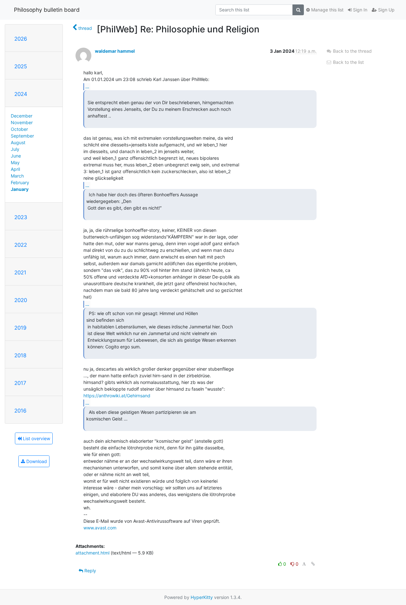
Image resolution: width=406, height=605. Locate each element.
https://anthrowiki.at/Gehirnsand (116, 395)
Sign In (359, 9)
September (22, 135)
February (20, 182)
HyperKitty (202, 597)
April (15, 169)
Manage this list (327, 9)
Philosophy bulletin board (47, 9)
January (20, 189)
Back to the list (348, 62)
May (15, 162)
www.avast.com (99, 527)
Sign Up (386, 9)
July (15, 149)
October (19, 129)
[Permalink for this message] (313, 564)
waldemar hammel (115, 51)
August (18, 142)
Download (36, 461)
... (87, 86)
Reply (89, 570)
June (16, 155)
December (21, 115)
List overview (36, 438)
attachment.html (92, 552)
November (22, 122)
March (17, 175)
